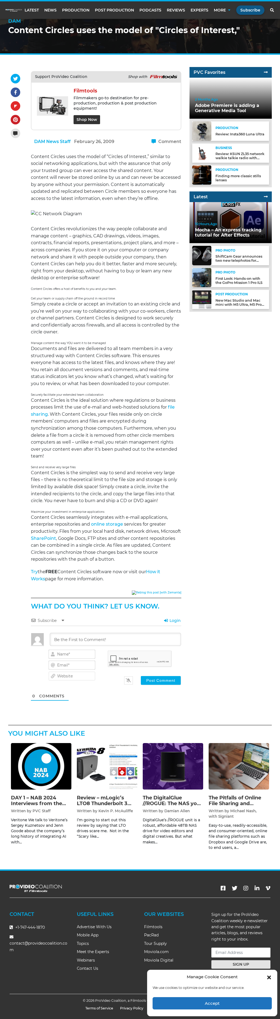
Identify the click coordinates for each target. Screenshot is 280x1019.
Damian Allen (177, 811)
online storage (107, 524)
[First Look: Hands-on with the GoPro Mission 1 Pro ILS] (201, 277)
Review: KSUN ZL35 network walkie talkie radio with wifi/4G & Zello (239, 158)
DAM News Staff (52, 141)
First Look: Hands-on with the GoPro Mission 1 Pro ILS (238, 280)
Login (174, 620)
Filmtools (153, 926)
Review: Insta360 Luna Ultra (239, 134)
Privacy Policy (131, 1008)
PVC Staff (42, 811)
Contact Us (87, 968)
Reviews (176, 10)
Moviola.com (156, 951)
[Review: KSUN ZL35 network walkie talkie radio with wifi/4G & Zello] (201, 153)
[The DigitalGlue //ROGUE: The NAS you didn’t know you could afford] (173, 766)
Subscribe (250, 10)
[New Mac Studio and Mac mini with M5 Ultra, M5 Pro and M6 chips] (201, 299)
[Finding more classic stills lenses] (201, 175)
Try (34, 571)
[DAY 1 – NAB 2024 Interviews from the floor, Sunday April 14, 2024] (41, 766)
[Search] (272, 10)
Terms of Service (99, 1008)
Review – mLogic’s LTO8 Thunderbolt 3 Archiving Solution (102, 804)
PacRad (151, 935)
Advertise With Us (94, 926)
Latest (32, 10)
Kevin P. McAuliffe (115, 811)
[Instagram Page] (245, 888)
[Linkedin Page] (257, 888)
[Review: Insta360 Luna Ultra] (201, 131)
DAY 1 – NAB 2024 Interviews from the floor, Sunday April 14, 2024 (38, 807)
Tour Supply (155, 943)
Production (75, 10)
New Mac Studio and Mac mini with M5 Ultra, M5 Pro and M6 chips (238, 304)
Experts (199, 10)
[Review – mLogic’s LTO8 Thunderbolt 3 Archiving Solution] (107, 766)
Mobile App (87, 935)
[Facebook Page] (223, 888)
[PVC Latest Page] (266, 196)
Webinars (86, 960)
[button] (269, 977)
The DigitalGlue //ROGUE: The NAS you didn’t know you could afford (171, 807)
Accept (212, 1003)
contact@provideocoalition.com (38, 946)
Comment (169, 141)
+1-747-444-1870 (29, 927)
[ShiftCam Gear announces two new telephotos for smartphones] (201, 255)
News (50, 10)
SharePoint (43, 538)
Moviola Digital (158, 960)
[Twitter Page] (234, 888)
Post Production (114, 10)
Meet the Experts (93, 951)
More (220, 10)
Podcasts (150, 10)
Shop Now (87, 119)
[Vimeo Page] (268, 888)
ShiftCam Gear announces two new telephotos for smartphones (238, 260)
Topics (83, 943)
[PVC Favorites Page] (266, 72)
